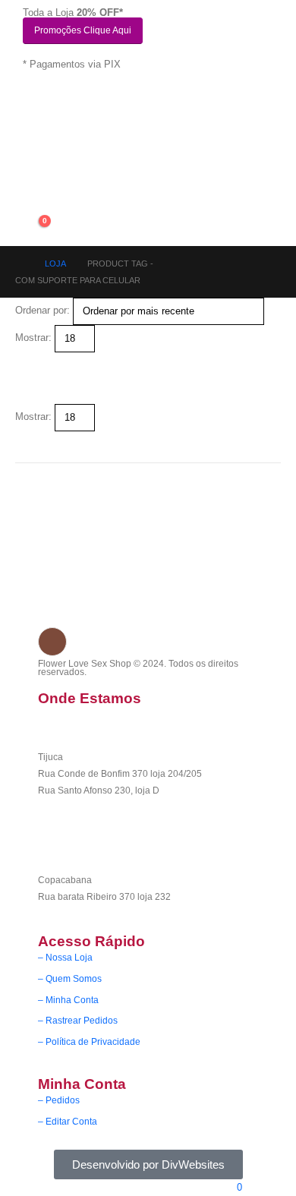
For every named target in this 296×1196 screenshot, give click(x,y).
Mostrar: (33, 337)
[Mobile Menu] (31, 103)
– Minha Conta (68, 1000)
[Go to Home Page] (19, 263)
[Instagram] (52, 641)
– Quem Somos (70, 978)
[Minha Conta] (34, 194)
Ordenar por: (42, 310)
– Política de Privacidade (89, 1041)
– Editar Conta (67, 1121)
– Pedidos (59, 1100)
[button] (21, 360)
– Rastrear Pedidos (78, 1020)
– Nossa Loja (65, 957)
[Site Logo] (68, 153)
